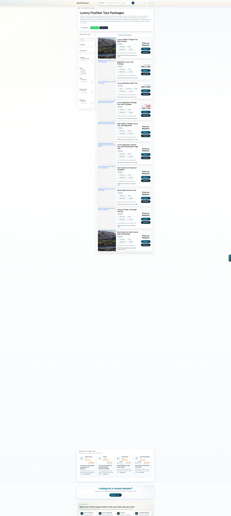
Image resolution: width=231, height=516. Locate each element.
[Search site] (133, 3)
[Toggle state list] (92, 82)
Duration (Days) (82, 50)
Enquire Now (146, 52)
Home (79, 8)
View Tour (146, 48)
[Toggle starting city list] (92, 103)
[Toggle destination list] (92, 93)
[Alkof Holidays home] (83, 3)
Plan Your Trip (115, 495)
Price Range (82, 44)
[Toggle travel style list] (92, 61)
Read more (88, 474)
